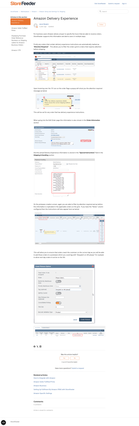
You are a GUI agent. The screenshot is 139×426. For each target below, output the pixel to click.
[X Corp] (37, 346)
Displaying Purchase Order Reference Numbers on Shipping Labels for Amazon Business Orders (19, 40)
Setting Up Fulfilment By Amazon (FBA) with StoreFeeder (54, 389)
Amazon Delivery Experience (17, 21)
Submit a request (114, 3)
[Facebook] (34, 346)
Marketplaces (25, 11)
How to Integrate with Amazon (44, 378)
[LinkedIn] (40, 346)
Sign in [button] (124, 3)
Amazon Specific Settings (43, 393)
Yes (64, 358)
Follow (101, 24)
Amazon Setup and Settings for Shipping (52, 11)
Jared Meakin (44, 24)
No (75, 358)
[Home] (23, 5)
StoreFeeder (14, 11)
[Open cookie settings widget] (3, 422)
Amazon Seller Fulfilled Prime (19, 29)
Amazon (34, 11)
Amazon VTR (16, 50)
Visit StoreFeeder (100, 3)
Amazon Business (40, 386)
